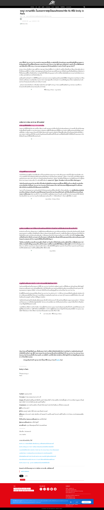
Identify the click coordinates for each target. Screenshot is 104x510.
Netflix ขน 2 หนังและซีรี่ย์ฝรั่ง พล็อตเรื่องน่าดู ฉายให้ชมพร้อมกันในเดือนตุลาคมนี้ (36, 443)
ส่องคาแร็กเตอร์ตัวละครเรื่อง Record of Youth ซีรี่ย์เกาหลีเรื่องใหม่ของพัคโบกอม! (37, 459)
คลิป (39, 7)
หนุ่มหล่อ (57, 7)
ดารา (53, 7)
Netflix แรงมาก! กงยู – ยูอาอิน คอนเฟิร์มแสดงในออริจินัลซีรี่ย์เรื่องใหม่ (34, 463)
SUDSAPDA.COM (25, 21)
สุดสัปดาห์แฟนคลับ (25, 471)
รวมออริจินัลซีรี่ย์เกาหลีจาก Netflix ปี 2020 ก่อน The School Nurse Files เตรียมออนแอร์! (39, 450)
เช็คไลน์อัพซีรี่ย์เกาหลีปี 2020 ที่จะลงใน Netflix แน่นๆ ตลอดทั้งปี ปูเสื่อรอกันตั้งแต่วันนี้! (37, 456)
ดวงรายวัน (68, 7)
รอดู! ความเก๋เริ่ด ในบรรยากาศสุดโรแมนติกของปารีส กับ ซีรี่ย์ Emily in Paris (38, 16)
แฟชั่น (43, 7)
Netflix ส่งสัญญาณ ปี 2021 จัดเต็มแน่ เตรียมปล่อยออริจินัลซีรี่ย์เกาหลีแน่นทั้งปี (36, 447)
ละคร (24, 16)
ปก (36, 7)
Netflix (58, 360)
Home (21, 16)
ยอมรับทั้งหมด (86, 502)
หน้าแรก (32, 7)
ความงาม (48, 7)
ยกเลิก (77, 502)
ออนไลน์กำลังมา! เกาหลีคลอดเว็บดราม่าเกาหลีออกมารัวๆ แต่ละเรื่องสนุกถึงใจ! (35, 453)
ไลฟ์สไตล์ (63, 7)
